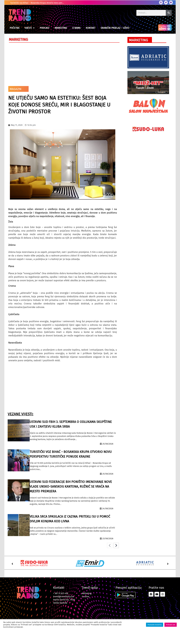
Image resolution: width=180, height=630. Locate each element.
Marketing (61, 27)
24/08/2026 (107, 508)
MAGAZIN (15, 89)
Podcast (44, 27)
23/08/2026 (107, 538)
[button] (12, 563)
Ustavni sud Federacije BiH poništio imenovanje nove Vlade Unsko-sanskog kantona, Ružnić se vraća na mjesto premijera (71, 486)
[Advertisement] (63, 63)
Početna (14, 27)
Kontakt (90, 27)
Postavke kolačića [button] (155, 625)
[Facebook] (161, 2)
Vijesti (28, 27)
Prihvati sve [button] (170, 625)
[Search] (169, 13)
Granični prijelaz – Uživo (115, 27)
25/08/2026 (107, 444)
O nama (76, 27)
